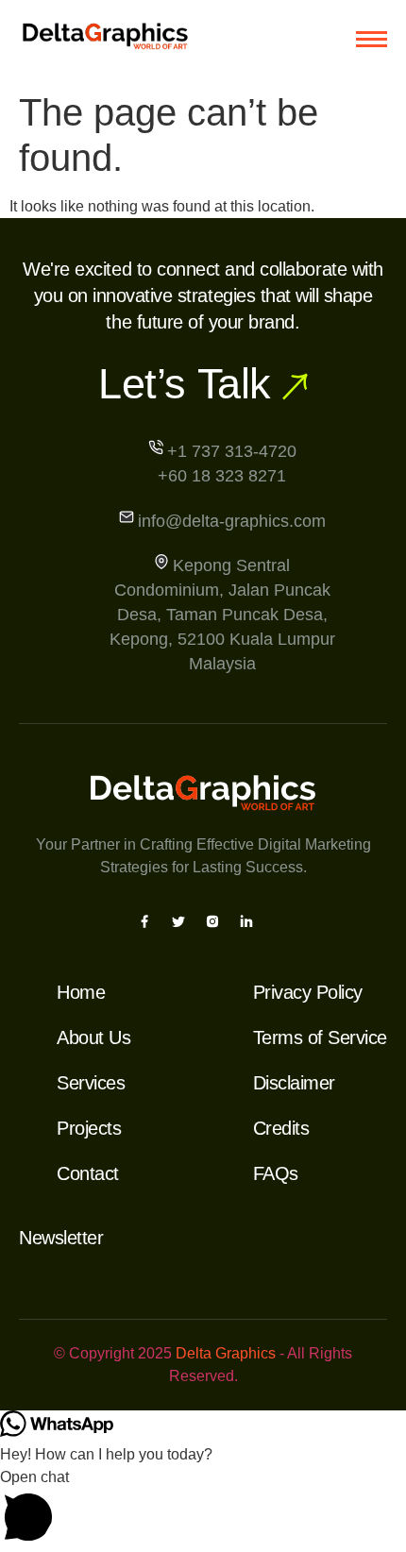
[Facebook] (144, 920)
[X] (178, 920)
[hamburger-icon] (371, 39)
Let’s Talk (184, 384)
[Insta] (212, 920)
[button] (203, 1509)
